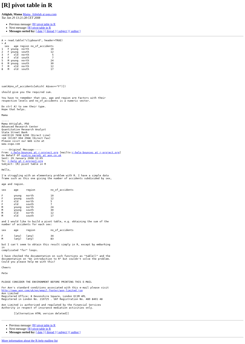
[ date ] (40, 31)
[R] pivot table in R (44, 24)
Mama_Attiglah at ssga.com (39, 14)
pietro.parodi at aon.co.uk (41, 155)
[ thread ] (50, 31)
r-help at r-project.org (25, 161)
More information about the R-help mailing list (30, 340)
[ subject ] (63, 31)
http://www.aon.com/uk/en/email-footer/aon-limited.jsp (42, 290)
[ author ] (74, 31)
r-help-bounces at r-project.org (34, 152)
